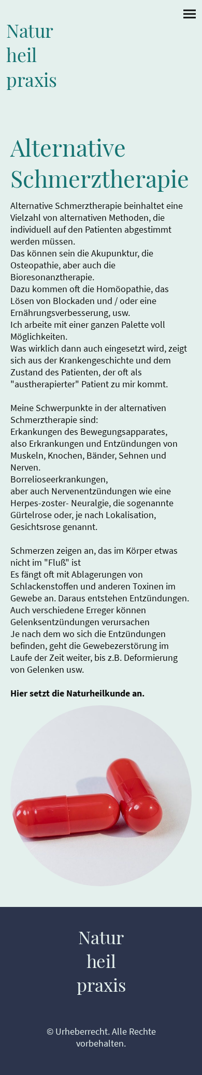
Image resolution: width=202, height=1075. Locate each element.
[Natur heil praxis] (52, 98)
